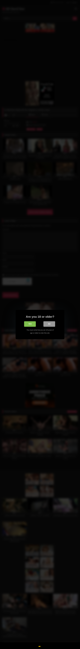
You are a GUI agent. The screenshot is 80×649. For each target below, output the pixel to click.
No (49, 324)
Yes (30, 324)
